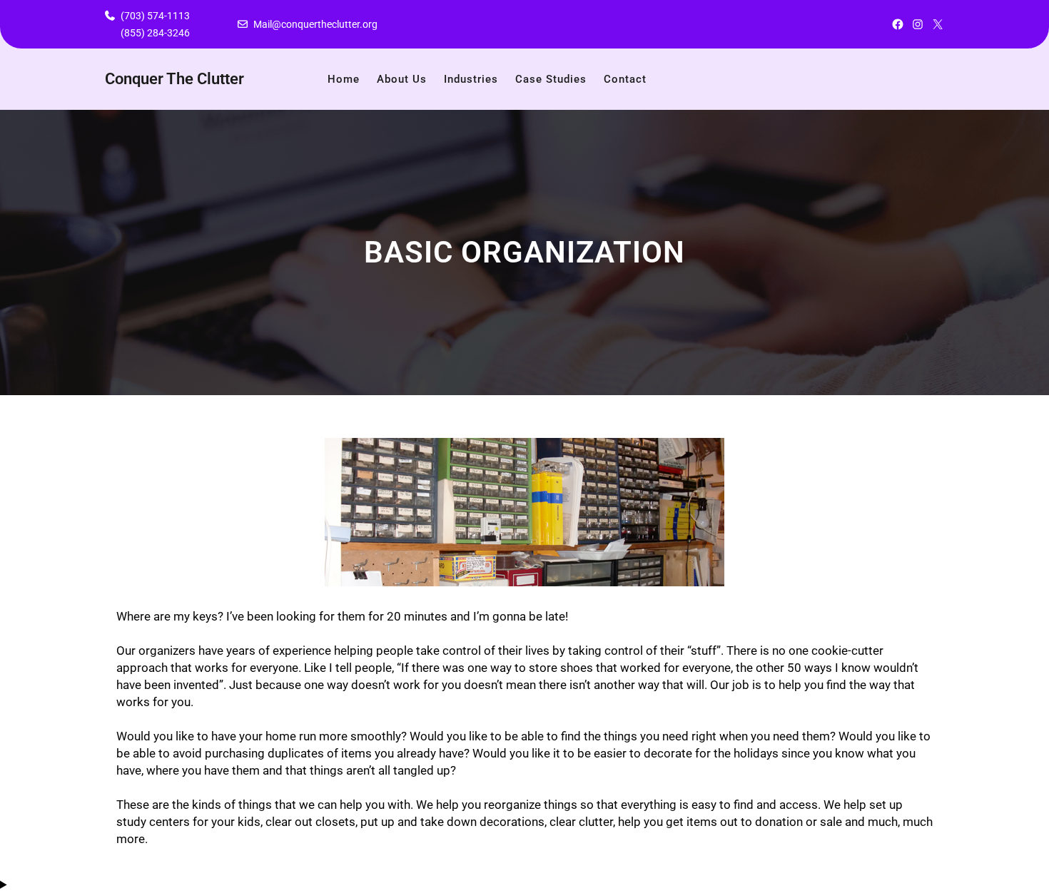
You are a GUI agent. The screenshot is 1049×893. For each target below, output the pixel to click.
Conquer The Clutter (174, 79)
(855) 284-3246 (155, 33)
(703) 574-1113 (155, 15)
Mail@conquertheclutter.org (315, 24)
